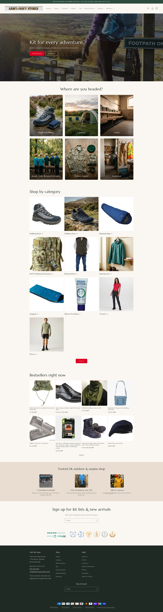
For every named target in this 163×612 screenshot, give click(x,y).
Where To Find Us (87, 576)
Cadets (58, 556)
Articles (84, 560)
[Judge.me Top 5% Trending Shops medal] (105, 534)
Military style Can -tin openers (39, 443)
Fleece (32, 354)
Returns (84, 570)
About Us (85, 556)
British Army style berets (115, 443)
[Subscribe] (96, 520)
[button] (49, 8)
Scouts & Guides (61, 570)
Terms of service (77, 607)
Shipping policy (89, 607)
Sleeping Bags (104, 233)
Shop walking (37, 53)
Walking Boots (35, 233)
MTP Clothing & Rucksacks (40, 274)
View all (81, 361)
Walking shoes (70, 233)
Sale (57, 566)
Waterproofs (104, 274)
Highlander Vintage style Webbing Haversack (118, 408)
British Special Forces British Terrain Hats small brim (42, 408)
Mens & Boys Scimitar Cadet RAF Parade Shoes (68, 408)
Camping (58, 560)
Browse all (51, 53)
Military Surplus (60, 563)
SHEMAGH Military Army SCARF (91, 408)
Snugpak (33, 314)
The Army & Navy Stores (108, 607)
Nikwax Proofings (71, 314)
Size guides (85, 573)
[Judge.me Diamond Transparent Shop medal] (81, 534)
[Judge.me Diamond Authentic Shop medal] (73, 534)
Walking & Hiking (61, 573)
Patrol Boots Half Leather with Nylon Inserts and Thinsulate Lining (93, 444)
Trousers (102, 314)
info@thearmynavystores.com (40, 572)
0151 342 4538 (109, 493)
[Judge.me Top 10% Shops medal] (112, 534)
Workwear (59, 576)
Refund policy (54, 607)
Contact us (85, 563)
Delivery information (88, 566)
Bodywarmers (69, 274)
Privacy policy (66, 607)
